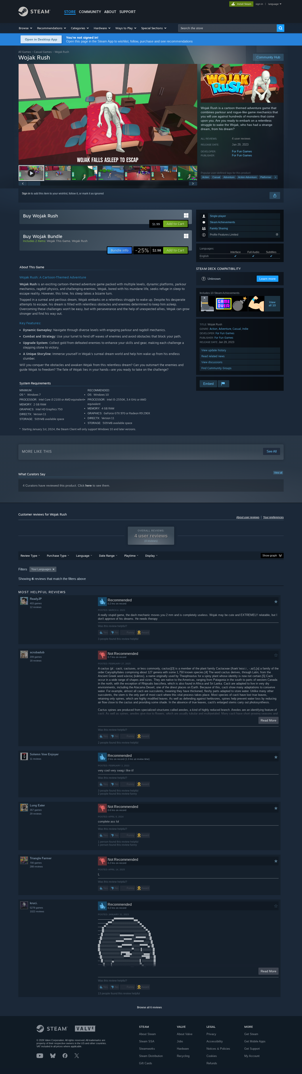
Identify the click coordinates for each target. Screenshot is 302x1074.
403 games (36, 603)
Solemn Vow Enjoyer (44, 754)
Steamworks (147, 1048)
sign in (259, 4)
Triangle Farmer (41, 858)
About (110, 12)
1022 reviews (37, 911)
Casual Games (43, 52)
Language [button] (82, 555)
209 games (36, 657)
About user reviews (247, 517)
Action (205, 177)
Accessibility (214, 1041)
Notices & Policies (218, 1048)
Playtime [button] (130, 555)
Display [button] (150, 555)
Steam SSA (146, 1041)
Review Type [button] (29, 555)
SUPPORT (127, 12)
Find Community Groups (216, 368)
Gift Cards (145, 1063)
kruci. (34, 903)
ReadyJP (36, 598)
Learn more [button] (267, 278)
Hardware (183, 1048)
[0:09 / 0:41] (108, 114)
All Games (24, 52)
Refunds (211, 1063)
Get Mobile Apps (255, 1041)
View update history (213, 350)
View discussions (211, 362)
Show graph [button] (269, 555)
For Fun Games (242, 151)
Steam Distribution (151, 1056)
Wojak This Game (58, 241)
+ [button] (275, 177)
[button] (26, 28)
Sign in (26, 193)
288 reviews (36, 866)
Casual (216, 177)
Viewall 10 (272, 303)
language (273, 4)
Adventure (229, 177)
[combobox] (227, 28)
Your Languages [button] (41, 569)
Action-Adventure (247, 177)
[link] (148, 250)
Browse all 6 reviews (149, 1007)
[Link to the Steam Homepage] (34, 15)
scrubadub (37, 652)
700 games (36, 862)
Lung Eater (37, 805)
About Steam (147, 1034)
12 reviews (36, 607)
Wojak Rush (80, 241)
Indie (245, 328)
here (88, 485)
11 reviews (35, 759)
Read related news (213, 356)
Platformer (265, 177)
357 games (36, 810)
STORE (70, 12)
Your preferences (273, 517)
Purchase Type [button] (56, 555)
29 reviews (36, 813)
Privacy (211, 1034)
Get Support (252, 1048)
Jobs (180, 1041)
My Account (252, 1056)
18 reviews (36, 660)
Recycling (183, 1056)
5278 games (36, 907)
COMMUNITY (90, 12)
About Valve (184, 1034)
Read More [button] (268, 720)
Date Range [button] (107, 555)
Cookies (211, 1056)
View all (278, 472)
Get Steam (251, 1034)
